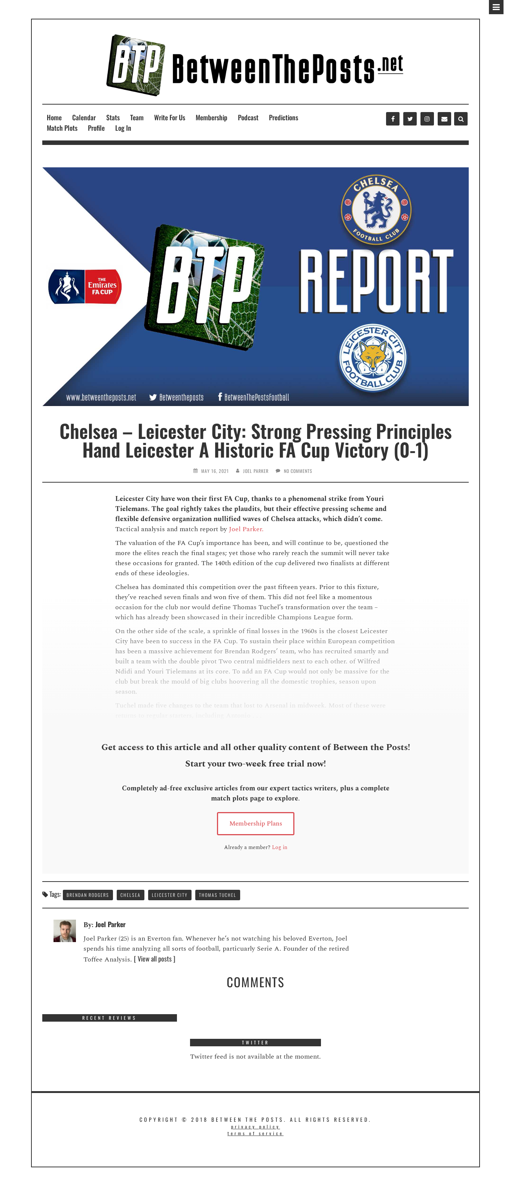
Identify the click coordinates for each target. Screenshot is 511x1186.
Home (54, 117)
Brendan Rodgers (88, 895)
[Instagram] (427, 119)
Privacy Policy (255, 1126)
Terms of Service (255, 1133)
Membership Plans (255, 824)
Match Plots (62, 128)
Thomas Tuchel (217, 895)
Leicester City (170, 895)
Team (137, 117)
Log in (279, 847)
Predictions (283, 117)
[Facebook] (393, 119)
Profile (96, 128)
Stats (113, 117)
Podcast (248, 117)
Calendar (84, 117)
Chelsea (130, 895)
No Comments (298, 471)
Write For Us (169, 117)
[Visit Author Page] (64, 930)
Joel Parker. (246, 529)
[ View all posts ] (154, 958)
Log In (123, 128)
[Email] (444, 119)
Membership (211, 117)
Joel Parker (256, 471)
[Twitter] (410, 119)
